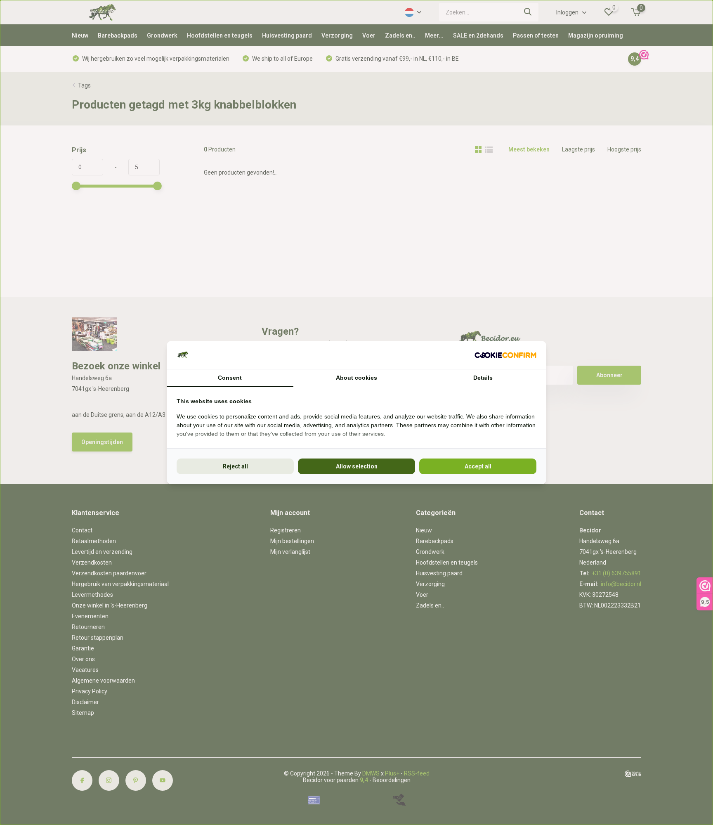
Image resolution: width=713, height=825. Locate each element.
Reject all (235, 466)
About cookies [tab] (356, 377)
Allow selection (357, 466)
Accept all (478, 466)
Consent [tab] (230, 377)
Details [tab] (483, 377)
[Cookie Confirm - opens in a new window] (505, 355)
